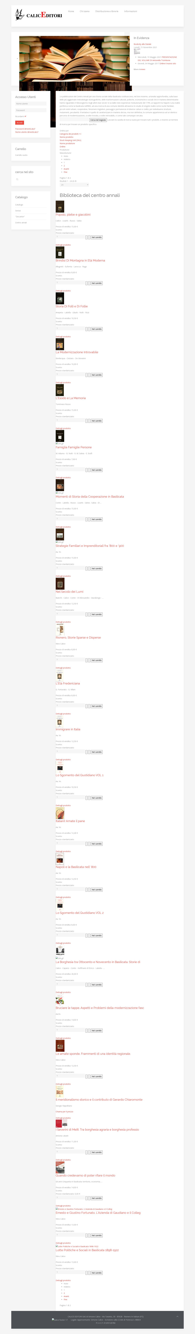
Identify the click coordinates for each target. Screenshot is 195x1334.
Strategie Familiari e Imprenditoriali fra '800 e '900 (90, 545)
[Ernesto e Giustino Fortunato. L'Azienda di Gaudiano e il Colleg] (84, 1209)
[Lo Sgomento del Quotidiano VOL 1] (60, 767)
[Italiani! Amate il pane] (60, 813)
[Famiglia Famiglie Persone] (60, 436)
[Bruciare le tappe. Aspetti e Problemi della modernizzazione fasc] (60, 999)
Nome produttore (67, 143)
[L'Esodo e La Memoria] (60, 390)
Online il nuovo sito (168, 63)
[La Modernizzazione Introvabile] (60, 344)
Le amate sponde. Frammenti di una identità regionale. (93, 1053)
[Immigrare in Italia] (60, 721)
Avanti (66, 169)
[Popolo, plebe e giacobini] (60, 206)
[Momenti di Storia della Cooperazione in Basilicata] (60, 485)
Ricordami (19, 116)
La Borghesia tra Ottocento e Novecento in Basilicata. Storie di (98, 962)
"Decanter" (20, 216)
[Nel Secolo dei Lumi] (60, 583)
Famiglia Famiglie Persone (74, 447)
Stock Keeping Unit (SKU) (70, 140)
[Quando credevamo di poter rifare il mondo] (60, 1167)
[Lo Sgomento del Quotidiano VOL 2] (60, 904)
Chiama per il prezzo (64, 1111)
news (143, 69)
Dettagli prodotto (63, 245)
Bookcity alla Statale (142, 44)
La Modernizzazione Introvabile (77, 352)
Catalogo (19, 204)
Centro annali (21, 222)
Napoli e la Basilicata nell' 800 (76, 867)
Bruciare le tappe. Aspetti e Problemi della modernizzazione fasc (100, 1008)
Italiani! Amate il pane (70, 821)
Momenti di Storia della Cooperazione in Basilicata (90, 496)
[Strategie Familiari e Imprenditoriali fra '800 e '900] (60, 534)
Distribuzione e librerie (106, 11)
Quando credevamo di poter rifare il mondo (85, 1175)
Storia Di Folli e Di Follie (72, 306)
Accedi (19, 122)
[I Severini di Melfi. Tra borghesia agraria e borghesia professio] (62, 1123)
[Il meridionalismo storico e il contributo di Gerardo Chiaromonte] (60, 1091)
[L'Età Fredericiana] (60, 675)
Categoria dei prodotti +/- (71, 134)
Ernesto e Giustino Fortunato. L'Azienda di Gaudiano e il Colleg (98, 1212)
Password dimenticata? (25, 129)
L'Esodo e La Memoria (71, 398)
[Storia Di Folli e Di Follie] (60, 298)
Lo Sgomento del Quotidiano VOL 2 (80, 912)
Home (71, 11)
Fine (65, 172)
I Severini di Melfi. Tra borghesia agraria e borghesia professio (97, 1129)
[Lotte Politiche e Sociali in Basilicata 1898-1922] (77, 1246)
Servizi (18, 210)
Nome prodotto (66, 137)
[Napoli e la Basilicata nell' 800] (60, 858)
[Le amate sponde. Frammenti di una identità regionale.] (60, 1045)
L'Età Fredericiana (68, 683)
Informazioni (130, 11)
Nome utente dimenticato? (26, 132)
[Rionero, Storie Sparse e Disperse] (60, 629)
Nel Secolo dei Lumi (69, 591)
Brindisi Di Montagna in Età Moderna (80, 260)
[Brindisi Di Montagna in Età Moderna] (60, 252)
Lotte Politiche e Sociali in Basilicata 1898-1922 (87, 1250)
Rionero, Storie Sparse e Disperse (78, 637)
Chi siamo (85, 11)
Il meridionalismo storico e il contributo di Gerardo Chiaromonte (99, 1099)
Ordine (62, 146)
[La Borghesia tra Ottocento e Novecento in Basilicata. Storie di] (60, 950)
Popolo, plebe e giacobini (73, 214)
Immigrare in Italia (68, 729)
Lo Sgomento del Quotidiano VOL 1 (79, 775)
